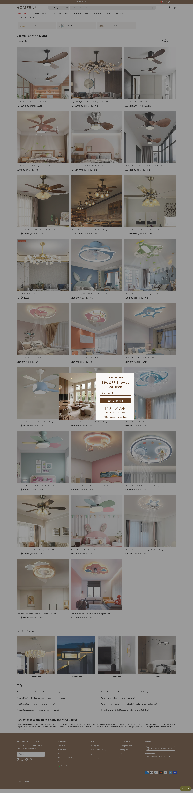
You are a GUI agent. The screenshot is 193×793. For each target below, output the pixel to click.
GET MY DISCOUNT (115, 401)
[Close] (132, 375)
